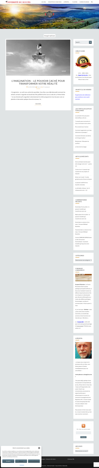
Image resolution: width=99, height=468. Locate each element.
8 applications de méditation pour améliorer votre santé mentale (82, 97)
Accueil (44, 2)
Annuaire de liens (50, 459)
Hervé (39, 87)
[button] (39, 448)
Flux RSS (74, 2)
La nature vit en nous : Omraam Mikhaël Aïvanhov (82, 224)
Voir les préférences (34, 461)
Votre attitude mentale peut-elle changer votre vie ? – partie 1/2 (83, 164)
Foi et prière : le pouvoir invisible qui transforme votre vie (82, 209)
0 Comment (46, 87)
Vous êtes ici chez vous (54, 2)
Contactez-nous (84, 2)
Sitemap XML (71, 459)
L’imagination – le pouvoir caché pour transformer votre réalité (38, 82)
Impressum (22, 465)
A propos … (67, 2)
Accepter (8, 461)
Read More (39, 104)
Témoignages (41, 459)
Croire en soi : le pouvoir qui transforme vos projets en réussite (82, 171)
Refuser (21, 461)
